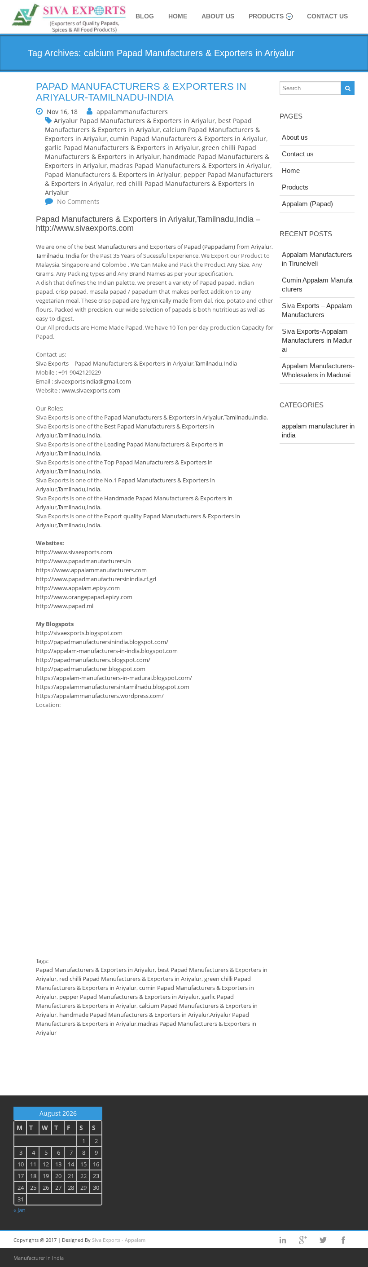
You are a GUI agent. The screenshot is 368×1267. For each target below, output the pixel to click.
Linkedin (283, 1240)
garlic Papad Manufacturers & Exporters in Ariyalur (122, 147)
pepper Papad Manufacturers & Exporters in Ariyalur (129, 997)
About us (218, 16)
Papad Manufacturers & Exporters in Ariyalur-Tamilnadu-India (141, 92)
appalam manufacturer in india (318, 430)
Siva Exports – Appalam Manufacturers (317, 310)
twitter (323, 1240)
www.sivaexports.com (90, 390)
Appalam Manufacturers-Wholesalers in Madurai (318, 370)
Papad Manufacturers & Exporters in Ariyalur (112, 174)
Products (266, 16)
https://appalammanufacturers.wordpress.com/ (100, 696)
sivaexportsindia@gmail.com (92, 381)
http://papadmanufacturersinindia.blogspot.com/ (102, 642)
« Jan (19, 1210)
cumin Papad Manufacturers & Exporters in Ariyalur (188, 138)
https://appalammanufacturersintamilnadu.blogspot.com (112, 687)
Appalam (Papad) (307, 203)
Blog (145, 16)
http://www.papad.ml (64, 606)
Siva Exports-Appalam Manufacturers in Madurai (317, 340)
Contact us (327, 16)
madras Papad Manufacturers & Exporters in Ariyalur (190, 165)
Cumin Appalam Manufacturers (317, 284)
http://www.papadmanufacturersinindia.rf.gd (96, 579)
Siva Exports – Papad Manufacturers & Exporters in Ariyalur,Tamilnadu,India (136, 363)
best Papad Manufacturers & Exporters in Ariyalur (148, 125)
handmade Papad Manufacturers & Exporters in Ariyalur (134, 1015)
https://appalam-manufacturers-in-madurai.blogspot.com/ (114, 678)
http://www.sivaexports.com (85, 228)
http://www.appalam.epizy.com (78, 588)
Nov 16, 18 (62, 111)
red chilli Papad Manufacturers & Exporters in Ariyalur (130, 979)
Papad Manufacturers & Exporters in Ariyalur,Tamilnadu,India (145, 219)
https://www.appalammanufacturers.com (91, 570)
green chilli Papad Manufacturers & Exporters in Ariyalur (150, 152)
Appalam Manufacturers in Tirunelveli (317, 259)
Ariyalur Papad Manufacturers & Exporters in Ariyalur (134, 120)
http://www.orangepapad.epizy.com (84, 597)
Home (177, 16)
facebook (343, 1240)
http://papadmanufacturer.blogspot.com (90, 669)
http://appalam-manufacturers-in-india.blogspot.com (107, 651)
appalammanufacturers (132, 111)
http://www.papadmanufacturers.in (83, 561)
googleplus (303, 1240)
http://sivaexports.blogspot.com (79, 633)
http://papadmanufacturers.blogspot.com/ (93, 660)
